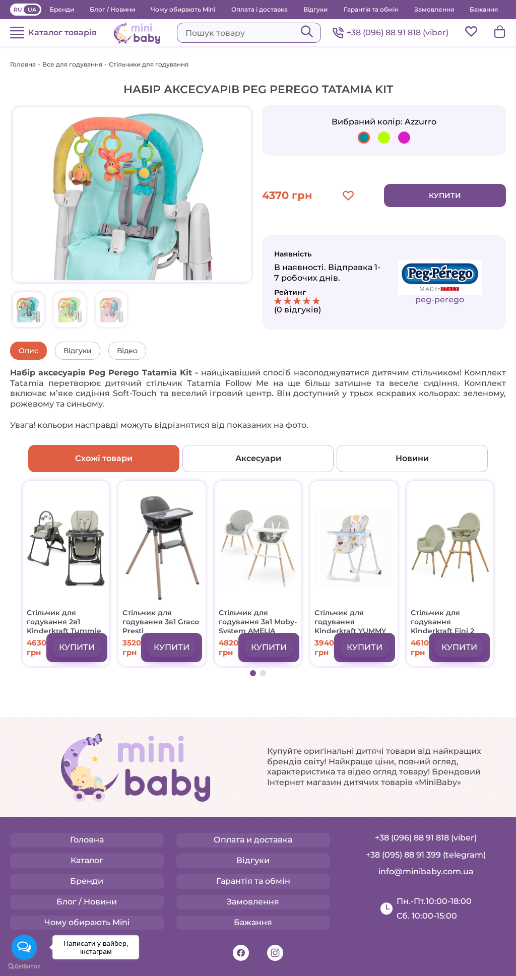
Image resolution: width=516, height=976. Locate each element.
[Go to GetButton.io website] (24, 966)
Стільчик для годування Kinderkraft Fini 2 (442, 620)
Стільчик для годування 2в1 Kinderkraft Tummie (64, 620)
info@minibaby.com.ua (426, 871)
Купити (445, 195)
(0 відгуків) (297, 309)
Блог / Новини (112, 9)
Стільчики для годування (148, 64)
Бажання (484, 9)
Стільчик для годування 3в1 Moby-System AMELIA (258, 620)
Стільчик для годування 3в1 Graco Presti (160, 620)
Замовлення (434, 9)
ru (18, 9)
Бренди (61, 9)
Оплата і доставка (259, 9)
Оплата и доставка (253, 839)
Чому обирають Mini (183, 9)
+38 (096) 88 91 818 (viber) (397, 32)
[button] (253, 673)
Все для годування (72, 64)
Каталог (87, 860)
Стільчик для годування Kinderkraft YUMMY (350, 620)
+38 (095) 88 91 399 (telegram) (426, 855)
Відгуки (315, 9)
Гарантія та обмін (371, 9)
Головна (23, 64)
